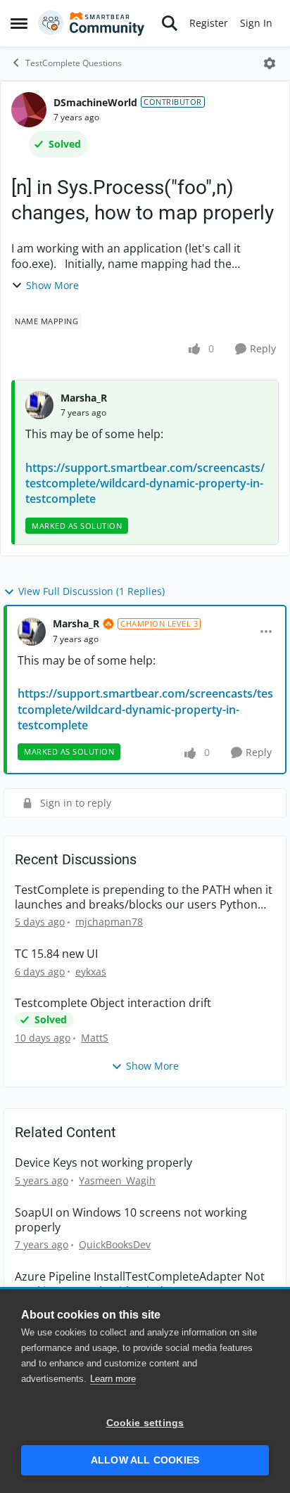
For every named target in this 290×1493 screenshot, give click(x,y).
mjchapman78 (109, 921)
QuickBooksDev (115, 1244)
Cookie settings (145, 1423)
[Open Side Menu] (19, 23)
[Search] (169, 23)
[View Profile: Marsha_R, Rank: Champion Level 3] (32, 631)
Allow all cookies (145, 1460)
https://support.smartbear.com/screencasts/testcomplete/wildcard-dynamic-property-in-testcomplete (145, 483)
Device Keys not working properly (103, 1162)
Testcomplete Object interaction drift (113, 1003)
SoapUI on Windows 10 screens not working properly (131, 1220)
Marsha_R (84, 397)
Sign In (256, 23)
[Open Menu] (269, 63)
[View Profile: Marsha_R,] (39, 405)
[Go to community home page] (91, 23)
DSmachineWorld (95, 102)
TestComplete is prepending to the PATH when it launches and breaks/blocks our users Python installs (143, 897)
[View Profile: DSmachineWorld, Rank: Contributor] (28, 109)
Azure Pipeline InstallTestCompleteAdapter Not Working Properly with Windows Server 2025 (140, 1284)
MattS (94, 1037)
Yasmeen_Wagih (117, 1180)
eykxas (90, 971)
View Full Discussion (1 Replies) (91, 591)
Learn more (113, 1378)
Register (208, 23)
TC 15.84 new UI (56, 954)
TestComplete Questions (73, 63)
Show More (52, 285)
